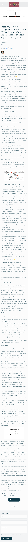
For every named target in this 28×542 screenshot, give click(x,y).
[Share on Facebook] (7, 48)
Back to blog (14, 506)
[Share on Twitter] (9, 48)
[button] (2, 4)
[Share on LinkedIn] (11, 48)
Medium (2, 44)
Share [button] (4, 48)
